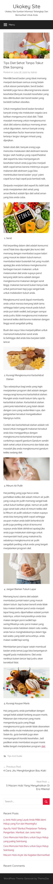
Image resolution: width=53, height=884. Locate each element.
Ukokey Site (26, 6)
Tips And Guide (14, 756)
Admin (34, 72)
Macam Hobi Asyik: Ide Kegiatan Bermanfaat (26, 855)
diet (43, 746)
